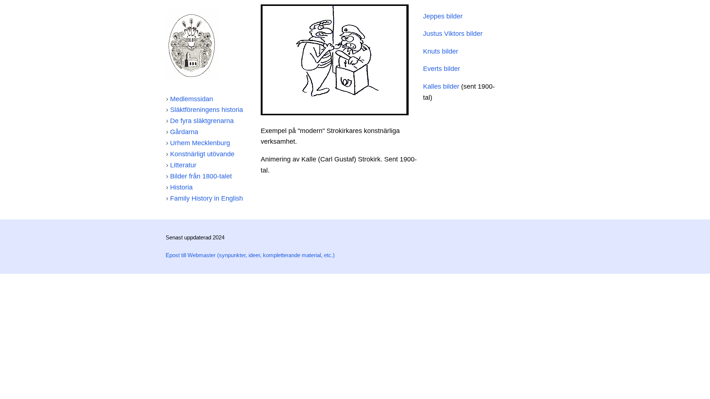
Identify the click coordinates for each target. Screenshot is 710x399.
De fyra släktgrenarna (202, 121)
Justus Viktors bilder (453, 33)
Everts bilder (441, 68)
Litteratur (183, 165)
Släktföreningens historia (206, 109)
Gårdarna (184, 132)
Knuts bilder (440, 51)
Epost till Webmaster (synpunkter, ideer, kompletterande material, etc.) (250, 255)
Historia (181, 187)
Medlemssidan (191, 99)
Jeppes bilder (443, 16)
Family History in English (206, 198)
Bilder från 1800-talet (201, 176)
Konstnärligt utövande (202, 154)
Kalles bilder (441, 86)
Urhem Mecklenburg (200, 143)
